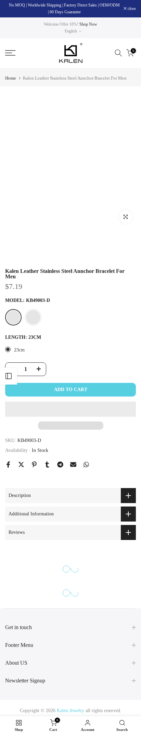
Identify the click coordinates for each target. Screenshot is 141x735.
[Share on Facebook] (8, 464)
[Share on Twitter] (21, 464)
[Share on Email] (73, 464)
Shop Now (88, 24)
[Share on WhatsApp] (86, 464)
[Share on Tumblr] (47, 464)
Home (10, 78)
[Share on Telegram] (60, 464)
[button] (70, 409)
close (131, 8)
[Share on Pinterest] (34, 464)
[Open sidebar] (8, 376)
